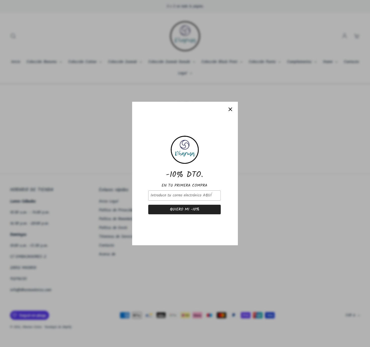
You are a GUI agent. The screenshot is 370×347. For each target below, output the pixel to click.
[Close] (230, 109)
